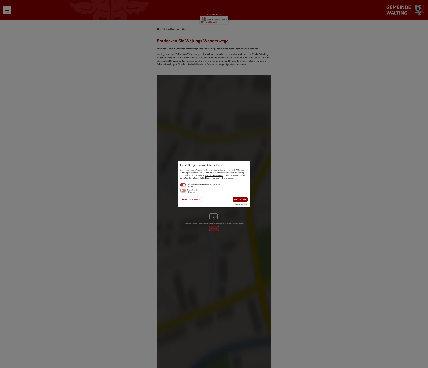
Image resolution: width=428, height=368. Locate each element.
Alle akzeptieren (240, 199)
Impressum (228, 178)
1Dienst (190, 186)
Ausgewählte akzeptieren (191, 199)
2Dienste (191, 192)
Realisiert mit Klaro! (241, 204)
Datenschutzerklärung (214, 178)
